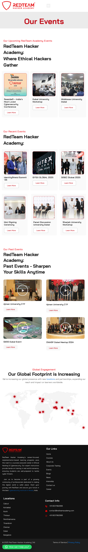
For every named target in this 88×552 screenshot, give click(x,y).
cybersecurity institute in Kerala (21, 490)
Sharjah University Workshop (72, 223)
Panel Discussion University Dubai (42, 223)
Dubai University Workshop (41, 100)
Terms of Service (60, 542)
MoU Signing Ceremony (10, 223)
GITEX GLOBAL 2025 (43, 177)
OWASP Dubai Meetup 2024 (60, 342)
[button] (48, 6)
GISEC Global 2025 (70, 177)
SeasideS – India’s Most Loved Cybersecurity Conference (13, 103)
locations (51, 379)
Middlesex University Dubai (71, 100)
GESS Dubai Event (12, 341)
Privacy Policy (74, 542)
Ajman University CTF (14, 304)
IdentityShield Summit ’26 (15, 178)
